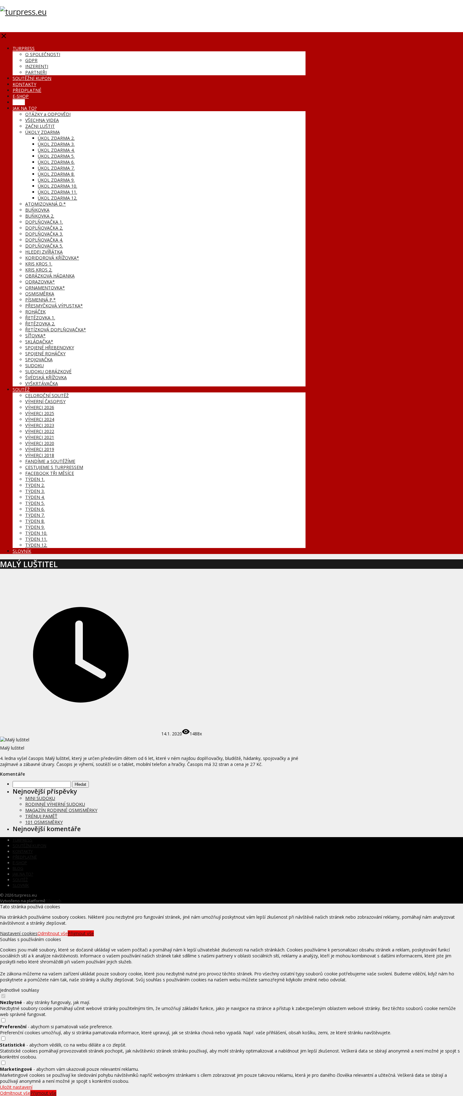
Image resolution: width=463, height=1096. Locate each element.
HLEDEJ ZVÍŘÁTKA (44, 252)
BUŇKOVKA (37, 210)
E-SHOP (21, 96)
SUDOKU (34, 365)
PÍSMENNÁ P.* (40, 300)
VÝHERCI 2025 (39, 413)
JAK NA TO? (25, 108)
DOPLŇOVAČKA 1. (44, 222)
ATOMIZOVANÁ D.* (45, 204)
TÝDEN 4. (35, 497)
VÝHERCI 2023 (39, 425)
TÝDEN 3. (35, 491)
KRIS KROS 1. (38, 264)
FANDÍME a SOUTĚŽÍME (50, 461)
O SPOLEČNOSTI (42, 54)
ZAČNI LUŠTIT (40, 126)
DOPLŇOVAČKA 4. (44, 240)
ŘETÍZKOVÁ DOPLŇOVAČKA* (55, 330)
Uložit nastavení (16, 1087)
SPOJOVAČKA (39, 359)
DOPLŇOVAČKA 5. (44, 246)
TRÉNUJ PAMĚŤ (41, 816)
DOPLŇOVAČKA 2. (44, 228)
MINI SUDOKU (40, 798)
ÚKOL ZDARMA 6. (56, 162)
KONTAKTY (24, 84)
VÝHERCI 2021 (39, 437)
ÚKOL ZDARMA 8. (56, 174)
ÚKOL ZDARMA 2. (56, 138)
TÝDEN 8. (35, 521)
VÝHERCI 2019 (39, 449)
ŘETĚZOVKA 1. (40, 318)
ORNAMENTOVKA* (45, 288)
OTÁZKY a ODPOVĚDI (48, 114)
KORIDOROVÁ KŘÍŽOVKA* (52, 258)
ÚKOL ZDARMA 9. (56, 180)
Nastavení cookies (18, 933)
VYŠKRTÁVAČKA (41, 383)
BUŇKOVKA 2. (39, 216)
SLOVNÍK (22, 551)
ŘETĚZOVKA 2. (40, 324)
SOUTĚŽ (21, 389)
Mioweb (53, 901)
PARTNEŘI (36, 72)
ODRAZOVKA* (40, 282)
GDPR (31, 60)
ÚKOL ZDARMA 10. (57, 186)
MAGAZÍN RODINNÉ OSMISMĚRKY (61, 810)
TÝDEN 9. (35, 527)
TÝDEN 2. (35, 485)
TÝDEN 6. (35, 509)
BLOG (19, 102)
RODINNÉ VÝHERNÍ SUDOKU (55, 804)
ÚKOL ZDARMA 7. (56, 168)
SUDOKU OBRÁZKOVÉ (48, 371)
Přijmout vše (81, 933)
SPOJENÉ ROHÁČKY (45, 354)
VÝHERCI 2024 (39, 419)
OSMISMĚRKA (39, 294)
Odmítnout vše (52, 933)
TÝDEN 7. (35, 515)
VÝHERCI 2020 (39, 443)
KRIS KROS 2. (38, 270)
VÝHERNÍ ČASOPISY (45, 401)
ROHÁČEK (35, 312)
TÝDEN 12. (36, 545)
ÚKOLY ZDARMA (42, 132)
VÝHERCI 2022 (39, 431)
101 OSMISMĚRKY (44, 822)
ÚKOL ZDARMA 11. (57, 192)
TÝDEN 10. (36, 533)
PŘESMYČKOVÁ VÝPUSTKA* (54, 306)
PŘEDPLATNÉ (27, 90)
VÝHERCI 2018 (39, 455)
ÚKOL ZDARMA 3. (56, 144)
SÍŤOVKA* (35, 336)
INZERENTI (36, 66)
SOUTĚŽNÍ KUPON (32, 78)
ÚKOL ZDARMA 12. (57, 198)
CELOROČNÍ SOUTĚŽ (47, 395)
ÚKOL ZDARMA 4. (56, 150)
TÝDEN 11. (36, 539)
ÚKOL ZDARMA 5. (56, 156)
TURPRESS (24, 48)
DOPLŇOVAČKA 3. (44, 234)
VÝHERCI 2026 (39, 407)
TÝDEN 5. (35, 503)
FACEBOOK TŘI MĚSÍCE (49, 473)
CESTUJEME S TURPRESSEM (54, 467)
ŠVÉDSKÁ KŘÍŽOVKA (46, 377)
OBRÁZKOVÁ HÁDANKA (50, 276)
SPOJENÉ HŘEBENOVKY (49, 348)
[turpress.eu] (23, 11)
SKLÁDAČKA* (39, 342)
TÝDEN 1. (35, 479)
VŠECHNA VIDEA (42, 120)
